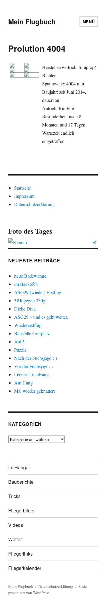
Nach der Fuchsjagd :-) (35, 358)
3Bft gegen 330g (29, 300)
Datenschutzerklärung (34, 204)
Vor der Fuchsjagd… (33, 366)
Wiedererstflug (28, 325)
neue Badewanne (30, 276)
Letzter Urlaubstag (31, 374)
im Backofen (26, 284)
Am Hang (23, 382)
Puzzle (20, 350)
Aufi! (19, 341)
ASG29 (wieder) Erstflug (37, 292)
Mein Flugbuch (32, 21)
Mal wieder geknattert (34, 391)
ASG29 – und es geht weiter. (41, 317)
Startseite (22, 188)
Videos (15, 525)
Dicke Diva (25, 309)
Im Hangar (19, 467)
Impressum (24, 196)
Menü (89, 21)
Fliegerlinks (20, 553)
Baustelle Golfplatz (32, 333)
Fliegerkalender (24, 568)
